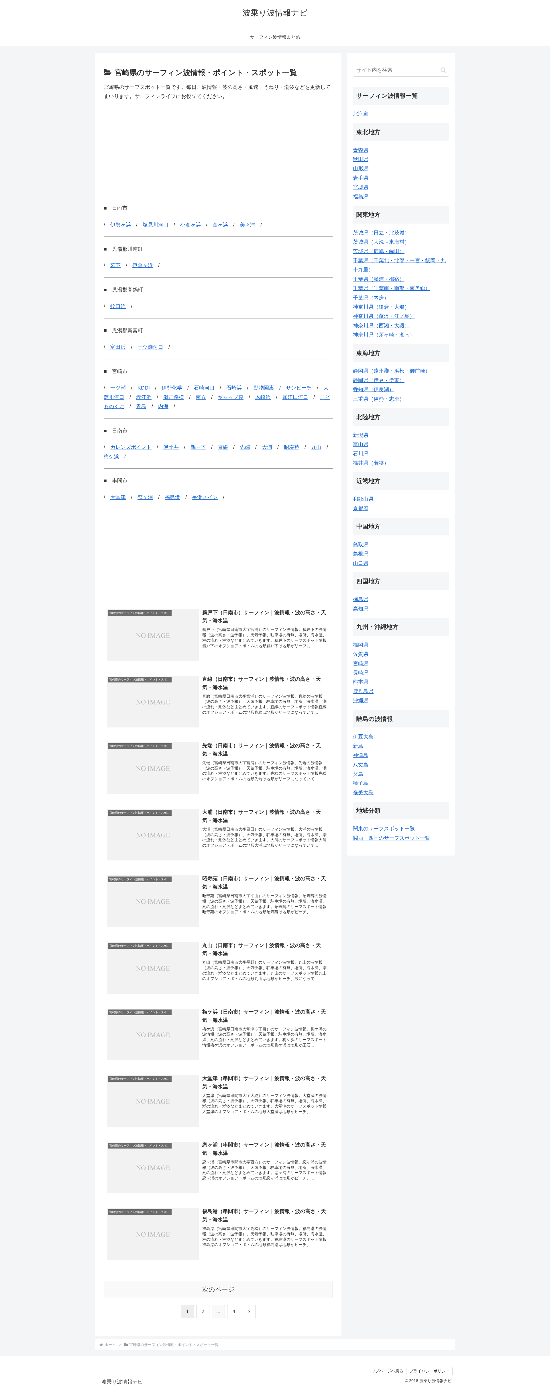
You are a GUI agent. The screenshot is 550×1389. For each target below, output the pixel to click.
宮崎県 (360, 663)
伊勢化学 (172, 388)
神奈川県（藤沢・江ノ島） (384, 316)
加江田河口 (295, 397)
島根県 (360, 554)
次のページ (218, 1289)
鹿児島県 (363, 691)
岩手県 (360, 178)
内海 (163, 406)
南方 (201, 397)
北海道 (360, 114)
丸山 (316, 447)
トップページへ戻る (385, 1371)
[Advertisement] (218, 148)
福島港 (172, 497)
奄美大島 (363, 792)
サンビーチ (299, 388)
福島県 (360, 196)
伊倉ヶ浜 (142, 265)
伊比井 (171, 447)
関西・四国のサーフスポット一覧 (391, 838)
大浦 (267, 447)
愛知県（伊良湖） (373, 389)
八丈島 (360, 765)
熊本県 (360, 682)
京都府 (360, 508)
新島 (358, 746)
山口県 (360, 563)
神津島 (360, 755)
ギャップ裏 (230, 397)
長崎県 (360, 673)
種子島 (360, 783)
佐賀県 (360, 654)
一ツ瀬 (118, 388)
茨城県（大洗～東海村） (381, 242)
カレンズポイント (131, 447)
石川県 (360, 454)
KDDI (144, 388)
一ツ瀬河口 (150, 347)
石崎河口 (204, 388)
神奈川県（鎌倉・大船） (381, 307)
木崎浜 (263, 397)
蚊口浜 (118, 306)
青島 (141, 406)
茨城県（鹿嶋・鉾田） (378, 251)
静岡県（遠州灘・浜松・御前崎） (391, 371)
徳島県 (360, 599)
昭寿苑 (291, 447)
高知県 (360, 609)
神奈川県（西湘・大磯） (381, 325)
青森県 (360, 150)
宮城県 (360, 187)
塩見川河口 (155, 225)
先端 (245, 447)
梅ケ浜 (111, 456)
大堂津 (118, 497)
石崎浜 (234, 388)
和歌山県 (363, 499)
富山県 (360, 444)
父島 (358, 774)
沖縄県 (360, 700)
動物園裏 (264, 388)
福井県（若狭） (371, 463)
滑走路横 (173, 397)
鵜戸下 (198, 447)
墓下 (115, 265)
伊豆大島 (363, 737)
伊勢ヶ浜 (120, 225)
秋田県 (360, 159)
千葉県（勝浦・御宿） (378, 279)
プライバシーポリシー (429, 1371)
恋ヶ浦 (145, 497)
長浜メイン (205, 497)
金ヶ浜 (220, 225)
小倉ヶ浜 (190, 225)
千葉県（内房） (371, 298)
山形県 (360, 168)
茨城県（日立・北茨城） (381, 233)
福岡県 (360, 645)
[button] (443, 70)
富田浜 (118, 347)
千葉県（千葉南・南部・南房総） (391, 288)
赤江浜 (144, 397)
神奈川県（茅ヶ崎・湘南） (384, 335)
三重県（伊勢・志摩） (378, 399)
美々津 (247, 225)
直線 (223, 447)
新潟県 (360, 435)
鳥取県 (360, 544)
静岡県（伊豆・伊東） (378, 380)
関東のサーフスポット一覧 (384, 829)
